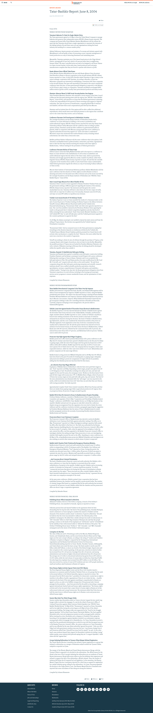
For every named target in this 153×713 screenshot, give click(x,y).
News (53, 688)
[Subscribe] (108, 689)
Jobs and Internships (33, 698)
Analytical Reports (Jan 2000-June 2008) (63, 707)
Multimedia (55, 698)
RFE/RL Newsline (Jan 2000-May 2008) (63, 704)
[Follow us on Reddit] (81, 689)
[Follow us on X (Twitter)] (93, 689)
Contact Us (30, 707)
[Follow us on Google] (89, 689)
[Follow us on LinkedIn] (100, 689)
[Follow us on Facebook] (96, 689)
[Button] (101, 21)
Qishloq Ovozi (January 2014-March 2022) (63, 701)
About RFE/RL (31, 688)
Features (54, 692)
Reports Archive (55, 8)
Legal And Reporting (33, 701)
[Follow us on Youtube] (78, 689)
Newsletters (55, 695)
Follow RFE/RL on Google (130, 2)
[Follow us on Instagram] (85, 689)
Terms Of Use (31, 695)
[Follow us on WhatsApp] (104, 689)
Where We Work (31, 692)
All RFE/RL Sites (31, 704)
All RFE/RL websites (144, 2)
